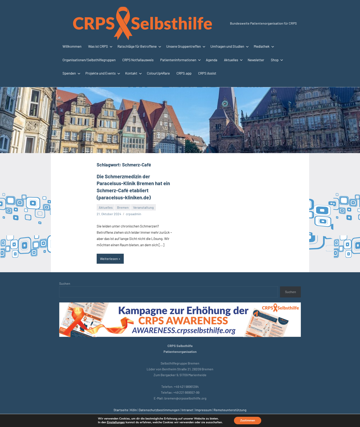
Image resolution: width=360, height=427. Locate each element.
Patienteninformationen (178, 60)
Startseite (121, 410)
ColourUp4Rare (158, 73)
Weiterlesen (109, 259)
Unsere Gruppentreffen (183, 46)
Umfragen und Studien (227, 46)
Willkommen (71, 46)
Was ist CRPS (98, 46)
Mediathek (262, 46)
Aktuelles (231, 60)
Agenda (211, 60)
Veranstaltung (143, 207)
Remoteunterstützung (230, 410)
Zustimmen (247, 420)
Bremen (123, 207)
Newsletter (256, 60)
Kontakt (131, 73)
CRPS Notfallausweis (138, 60)
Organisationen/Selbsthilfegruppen (89, 60)
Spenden (69, 73)
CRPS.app (183, 73)
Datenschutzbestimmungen (159, 410)
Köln (133, 410)
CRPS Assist (207, 73)
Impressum (203, 410)
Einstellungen (116, 422)
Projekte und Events (100, 73)
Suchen (64, 283)
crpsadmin (133, 214)
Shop (275, 60)
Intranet (187, 410)
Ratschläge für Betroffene (137, 46)
